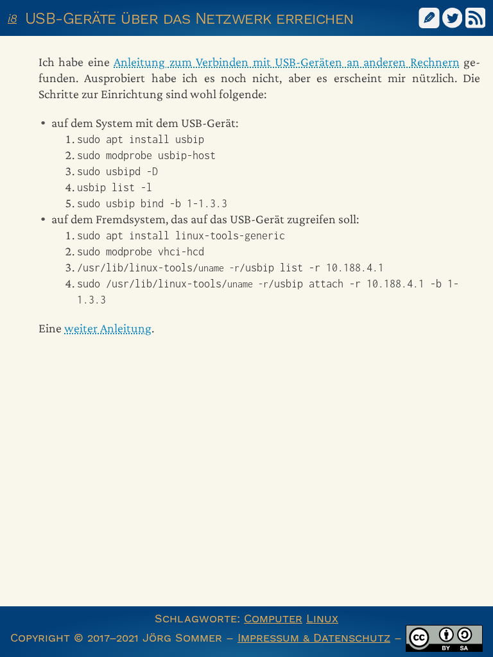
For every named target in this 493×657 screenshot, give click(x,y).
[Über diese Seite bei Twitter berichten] (452, 17)
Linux (322, 618)
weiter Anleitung (107, 328)
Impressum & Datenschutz (314, 637)
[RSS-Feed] (475, 17)
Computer (273, 618)
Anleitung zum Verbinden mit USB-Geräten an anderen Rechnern (286, 62)
